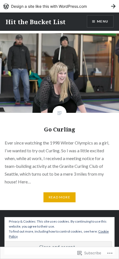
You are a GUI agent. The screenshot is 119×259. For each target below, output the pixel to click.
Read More (59, 197)
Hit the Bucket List (36, 22)
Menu (102, 21)
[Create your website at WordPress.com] (59, 6)
